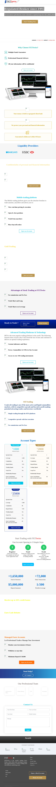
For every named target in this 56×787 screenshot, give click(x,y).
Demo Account (43, 323)
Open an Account (28, 70)
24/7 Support (28, 675)
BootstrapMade (10, 786)
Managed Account (33, 763)
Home (31, 757)
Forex (31, 759)
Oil (6, 776)
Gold (6, 774)
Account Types (33, 761)
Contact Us (32, 765)
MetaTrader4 (8, 772)
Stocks (7, 770)
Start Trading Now (30, 21)
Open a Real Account (26, 324)
